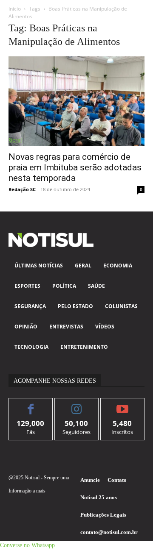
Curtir (31, 404)
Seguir (76, 404)
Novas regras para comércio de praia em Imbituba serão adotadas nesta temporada (75, 167)
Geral (15, 139)
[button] (27, 545)
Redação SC (22, 189)
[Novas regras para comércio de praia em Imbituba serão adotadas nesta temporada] (76, 101)
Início (14, 8)
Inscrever (122, 404)
